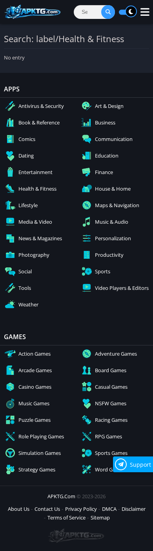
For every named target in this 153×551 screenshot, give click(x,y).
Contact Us (47, 508)
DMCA (109, 508)
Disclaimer (134, 508)
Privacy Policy (81, 508)
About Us (18, 508)
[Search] (108, 12)
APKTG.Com (61, 496)
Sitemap (100, 517)
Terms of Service (66, 517)
